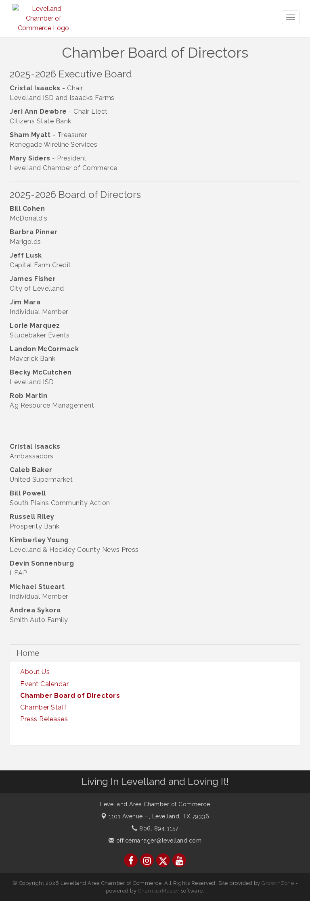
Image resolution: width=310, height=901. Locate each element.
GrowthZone (278, 883)
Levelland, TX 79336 (159, 816)
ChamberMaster (159, 891)
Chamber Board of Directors (70, 695)
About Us (35, 672)
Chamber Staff (43, 707)
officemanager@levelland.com (157, 840)
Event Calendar (44, 684)
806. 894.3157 (158, 828)
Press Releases (44, 719)
